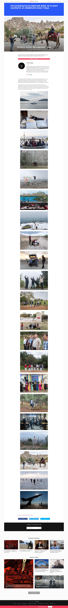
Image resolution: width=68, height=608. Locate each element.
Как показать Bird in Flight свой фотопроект (25, 515)
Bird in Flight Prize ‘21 (17, 1)
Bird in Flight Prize (41, 603)
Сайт (27, 74)
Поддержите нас (50, 1)
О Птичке (14, 603)
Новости (7, 1)
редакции (42, 605)
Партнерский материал (57, 1)
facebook (30, 74)
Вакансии (18, 603)
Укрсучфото (46, 603)
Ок (50, 606)
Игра (4, 1)
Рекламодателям (24, 603)
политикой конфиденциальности (42, 606)
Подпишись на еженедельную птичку (34, 524)
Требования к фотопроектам (32, 603)
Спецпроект (11, 1)
